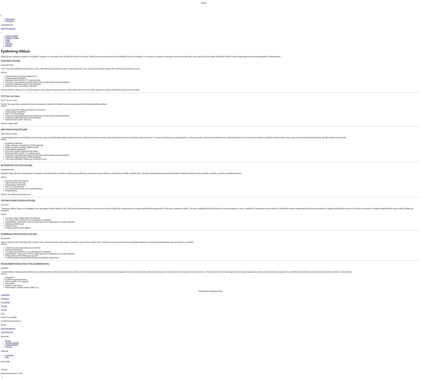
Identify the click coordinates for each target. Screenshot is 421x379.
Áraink (7, 40)
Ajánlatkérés (5, 295)
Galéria (7, 42)
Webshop (8, 46)
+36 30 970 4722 (7, 25)
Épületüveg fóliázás (12, 38)
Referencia (9, 44)
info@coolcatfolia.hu (8, 28)
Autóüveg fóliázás (11, 36)
